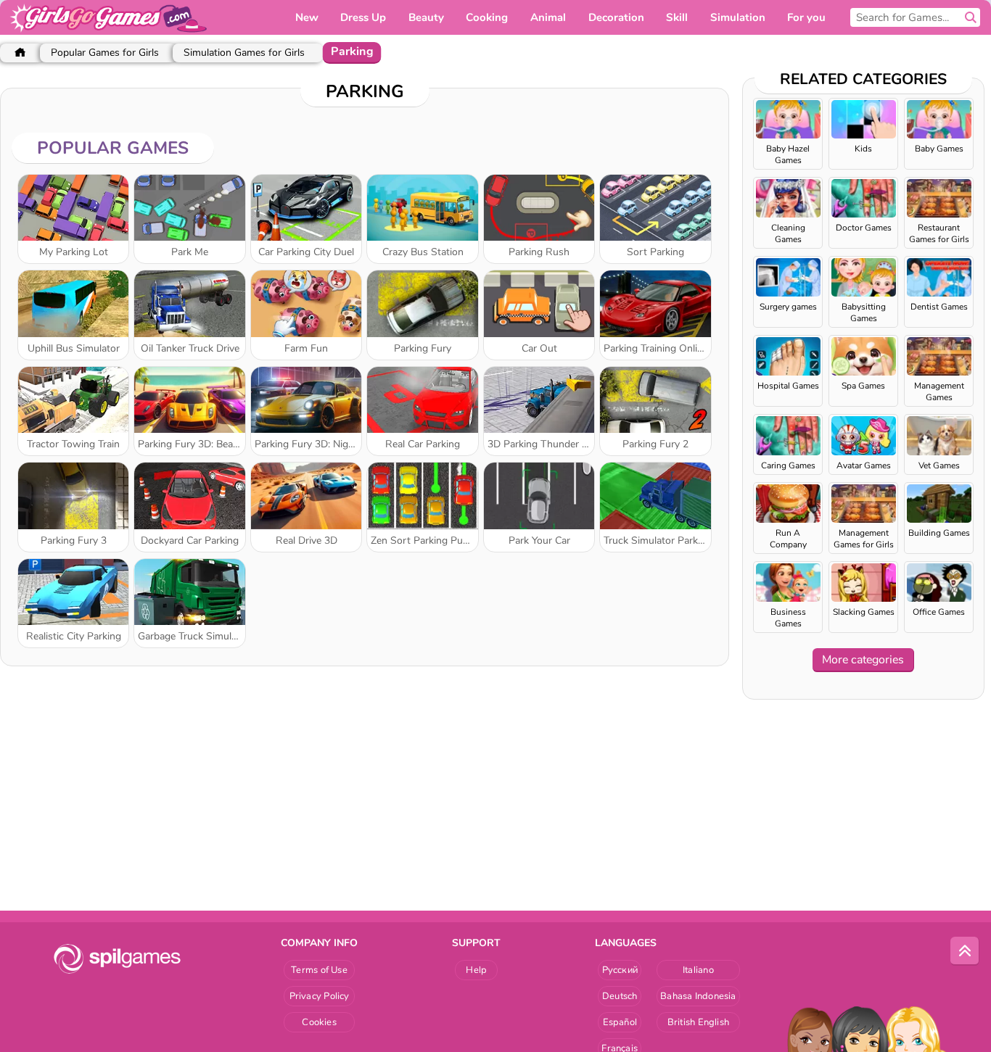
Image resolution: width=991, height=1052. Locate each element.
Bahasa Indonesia (698, 996)
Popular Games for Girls (105, 52)
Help (476, 970)
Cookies (319, 1022)
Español (620, 1022)
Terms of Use (319, 970)
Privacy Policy (319, 996)
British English (698, 1022)
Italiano (698, 970)
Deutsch (620, 996)
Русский (620, 970)
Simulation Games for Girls (244, 52)
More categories (863, 660)
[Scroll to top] (964, 951)
